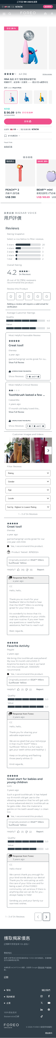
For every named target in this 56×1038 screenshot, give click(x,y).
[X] (41, 1003)
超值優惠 (48, 6)
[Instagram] (41, 996)
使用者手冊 (8, 147)
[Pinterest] (49, 1010)
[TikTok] (41, 1016)
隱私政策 (41, 967)
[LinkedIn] (41, 1010)
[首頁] (28, 14)
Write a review (47, 74)
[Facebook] (49, 996)
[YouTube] (49, 1003)
